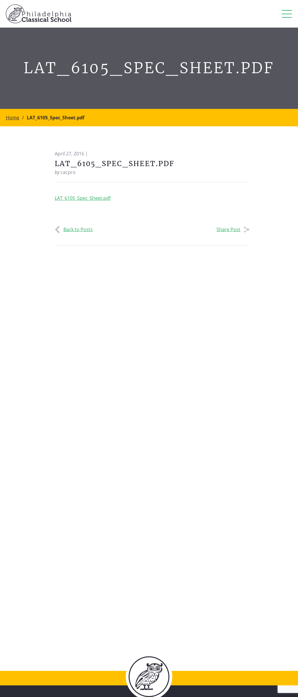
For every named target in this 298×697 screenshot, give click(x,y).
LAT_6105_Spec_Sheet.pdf (83, 198)
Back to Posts (78, 229)
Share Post (228, 229)
